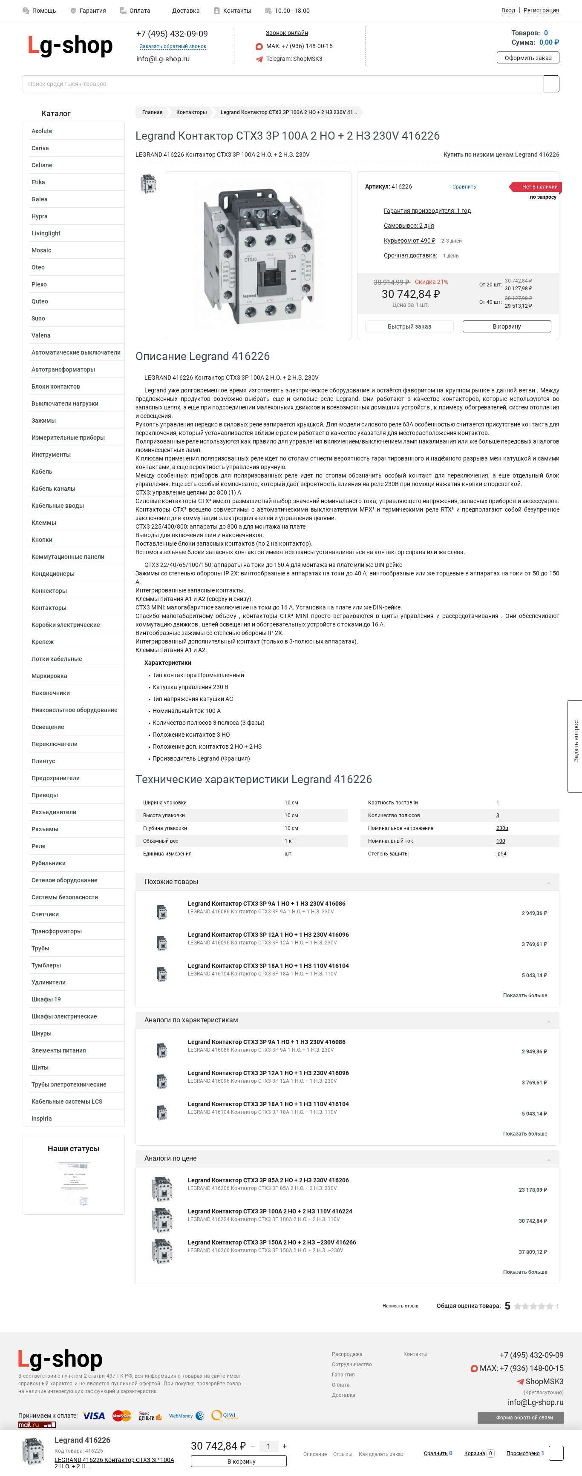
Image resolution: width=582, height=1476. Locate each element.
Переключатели (55, 744)
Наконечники (51, 692)
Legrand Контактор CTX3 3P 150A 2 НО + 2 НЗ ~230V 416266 (272, 1242)
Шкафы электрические (64, 1016)
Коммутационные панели (68, 556)
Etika (38, 182)
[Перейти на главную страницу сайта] (70, 46)
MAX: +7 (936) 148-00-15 (299, 46)
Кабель (42, 471)
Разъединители (54, 812)
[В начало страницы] (556, 1453)
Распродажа (347, 1354)
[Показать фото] (148, 184)
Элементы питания (59, 1050)
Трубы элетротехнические (69, 1084)
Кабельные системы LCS (67, 1101)
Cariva (40, 148)
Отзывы (342, 1454)
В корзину (507, 326)
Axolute (42, 131)
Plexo (39, 284)
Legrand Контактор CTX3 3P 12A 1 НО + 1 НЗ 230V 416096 (268, 934)
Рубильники (49, 863)
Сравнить (436, 1453)
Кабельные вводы (58, 505)
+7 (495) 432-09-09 (171, 34)
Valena (41, 335)
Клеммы (44, 522)
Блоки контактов (56, 386)
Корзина (474, 1453)
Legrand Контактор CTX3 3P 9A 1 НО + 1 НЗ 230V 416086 (267, 903)
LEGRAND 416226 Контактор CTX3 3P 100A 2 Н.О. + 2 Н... (114, 1463)
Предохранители (56, 778)
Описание (315, 1454)
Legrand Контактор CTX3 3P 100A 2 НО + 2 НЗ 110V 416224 (270, 1211)
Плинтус (43, 761)
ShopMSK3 (544, 1381)
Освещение (48, 727)
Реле (39, 846)
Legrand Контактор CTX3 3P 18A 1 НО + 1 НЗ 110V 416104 (268, 965)
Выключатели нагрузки (65, 403)
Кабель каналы (53, 488)
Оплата (140, 10)
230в (502, 828)
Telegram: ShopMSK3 (294, 58)
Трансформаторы (57, 931)
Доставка (185, 10)
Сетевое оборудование (65, 880)
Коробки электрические (66, 624)
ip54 (501, 854)
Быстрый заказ (409, 326)
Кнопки (42, 539)
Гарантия (93, 10)
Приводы (45, 795)
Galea (40, 199)
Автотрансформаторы (63, 369)
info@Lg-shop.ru (535, 1402)
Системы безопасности (65, 897)
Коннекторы (49, 590)
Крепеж (43, 641)
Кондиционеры (53, 573)
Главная (152, 112)
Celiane (42, 165)
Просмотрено (523, 1453)
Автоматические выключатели (76, 352)
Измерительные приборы (68, 437)
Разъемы (45, 829)
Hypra (40, 216)
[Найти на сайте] (551, 83)
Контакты (237, 10)
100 (500, 841)
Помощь (44, 10)
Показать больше (525, 995)
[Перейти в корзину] (503, 38)
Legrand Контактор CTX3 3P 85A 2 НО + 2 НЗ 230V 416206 (268, 1180)
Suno (38, 318)
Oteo (38, 267)
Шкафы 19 (46, 999)
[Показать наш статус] (73, 1184)
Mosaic (41, 250)
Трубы (40, 948)
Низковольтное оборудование (75, 710)
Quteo (40, 301)
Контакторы (49, 607)
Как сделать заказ (381, 1454)
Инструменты (51, 454)
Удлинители (49, 982)
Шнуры (42, 1033)
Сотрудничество (352, 1364)
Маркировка (49, 675)
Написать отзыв (400, 1306)
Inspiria (42, 1118)
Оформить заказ (528, 57)
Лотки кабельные (57, 658)
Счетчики (45, 914)
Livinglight (46, 233)
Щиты (40, 1067)
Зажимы (44, 420)
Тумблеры (46, 965)
